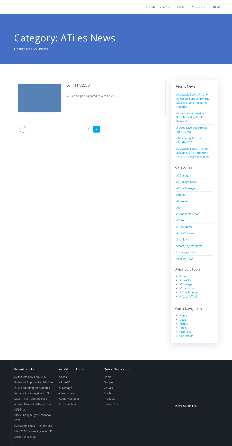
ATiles (180, 220)
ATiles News (184, 227)
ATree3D (185, 280)
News (217, 6)
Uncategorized (185, 252)
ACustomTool (188, 296)
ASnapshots (187, 288)
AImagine (182, 201)
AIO (178, 207)
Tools (179, 6)
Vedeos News (184, 259)
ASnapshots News (187, 214)
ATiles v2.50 (78, 85)
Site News (182, 239)
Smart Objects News (189, 246)
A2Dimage (182, 175)
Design (150, 6)
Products (198, 6)
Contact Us (186, 336)
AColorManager (186, 188)
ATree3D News (185, 233)
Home (183, 315)
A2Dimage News (186, 182)
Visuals (165, 6)
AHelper (181, 195)
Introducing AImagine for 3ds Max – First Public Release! (192, 117)
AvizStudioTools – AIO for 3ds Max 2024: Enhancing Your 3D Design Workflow (192, 153)
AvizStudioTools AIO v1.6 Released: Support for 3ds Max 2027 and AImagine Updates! (33, 382)
